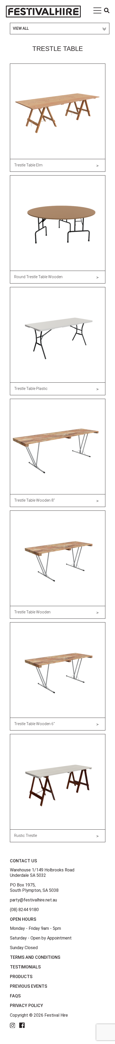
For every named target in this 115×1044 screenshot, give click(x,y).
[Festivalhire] (43, 11)
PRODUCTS (21, 976)
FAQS (15, 995)
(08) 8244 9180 (24, 909)
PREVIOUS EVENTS (28, 986)
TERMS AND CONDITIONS (35, 957)
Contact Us (23, 860)
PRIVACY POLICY (26, 1005)
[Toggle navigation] (97, 12)
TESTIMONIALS (25, 967)
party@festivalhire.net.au (33, 900)
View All (21, 28)
